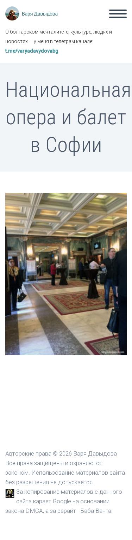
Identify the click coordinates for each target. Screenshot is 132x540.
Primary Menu (118, 14)
